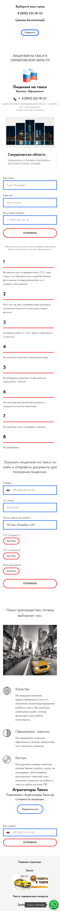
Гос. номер (8, 500)
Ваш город (8, 177)
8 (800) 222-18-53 (30, 13)
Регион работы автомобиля (16, 517)
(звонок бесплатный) (30, 20)
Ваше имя (8, 195)
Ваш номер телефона (13, 212)
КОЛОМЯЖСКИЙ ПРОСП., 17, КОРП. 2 (39, 104)
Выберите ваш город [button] (30, 6)
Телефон (7, 482)
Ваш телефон (9, 825)
